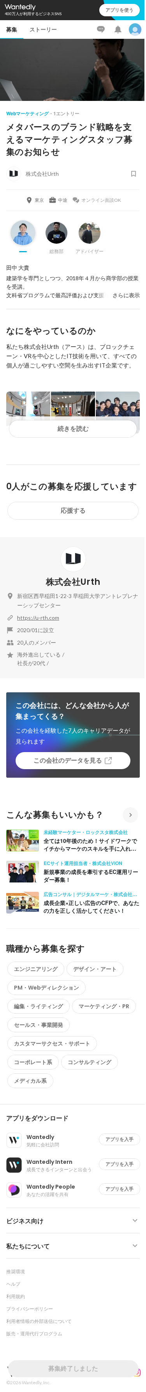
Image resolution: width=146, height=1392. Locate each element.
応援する (73, 510)
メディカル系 (30, 1081)
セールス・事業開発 (38, 1025)
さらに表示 (126, 295)
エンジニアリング (36, 969)
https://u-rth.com (38, 617)
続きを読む (73, 428)
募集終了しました (73, 1368)
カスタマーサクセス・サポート (52, 1043)
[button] (76, 1118)
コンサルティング (89, 1062)
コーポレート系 (33, 1062)
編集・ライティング (38, 1006)
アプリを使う (120, 10)
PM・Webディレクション (46, 988)
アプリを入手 (120, 1139)
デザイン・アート (95, 969)
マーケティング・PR (104, 1006)
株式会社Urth (73, 582)
